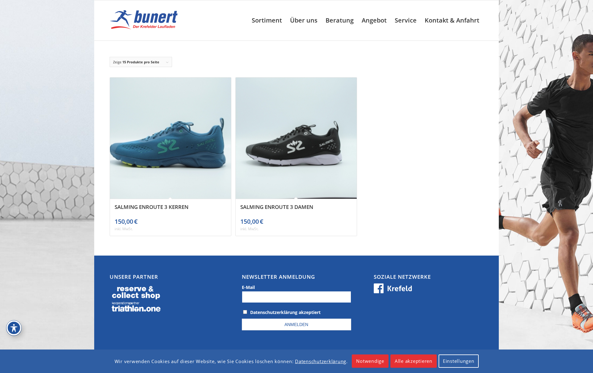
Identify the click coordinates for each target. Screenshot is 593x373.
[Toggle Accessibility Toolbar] (13, 327)
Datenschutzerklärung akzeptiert (285, 312)
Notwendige (370, 361)
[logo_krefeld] (145, 20)
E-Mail (248, 287)
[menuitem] (267, 20)
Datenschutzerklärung (320, 361)
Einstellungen (458, 361)
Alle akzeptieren (413, 361)
